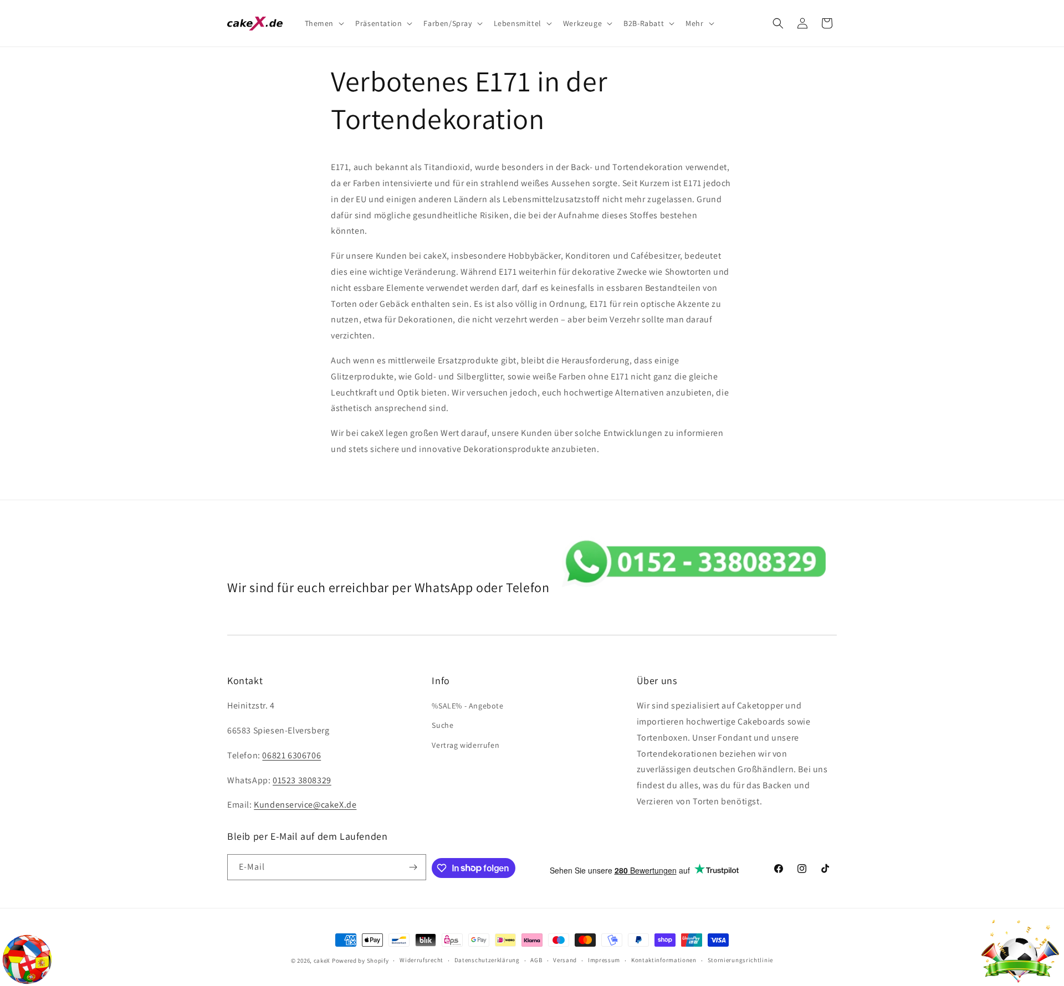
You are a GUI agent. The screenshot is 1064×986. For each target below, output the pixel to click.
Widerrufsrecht (421, 960)
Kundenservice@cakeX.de (305, 804)
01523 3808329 (302, 780)
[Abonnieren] (413, 867)
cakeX (322, 960)
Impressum (604, 960)
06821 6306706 (291, 755)
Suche (442, 725)
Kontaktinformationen (664, 960)
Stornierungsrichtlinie (740, 960)
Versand (565, 960)
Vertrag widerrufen (465, 745)
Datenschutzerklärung (487, 960)
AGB (536, 960)
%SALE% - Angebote (467, 706)
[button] (323, 23)
